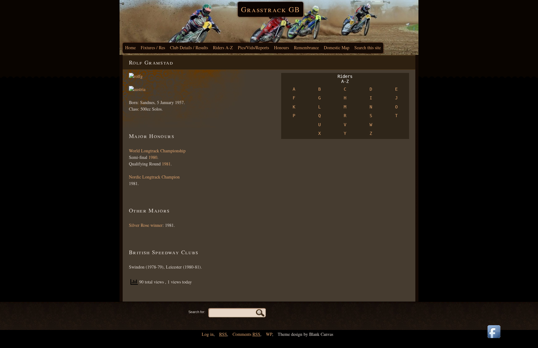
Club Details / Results (189, 47)
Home (130, 47)
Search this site (367, 47)
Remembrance (306, 47)
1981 (166, 164)
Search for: (196, 312)
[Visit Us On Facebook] (494, 338)
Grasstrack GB (270, 9)
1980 (153, 157)
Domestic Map (336, 47)
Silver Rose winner (146, 225)
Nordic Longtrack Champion (154, 177)
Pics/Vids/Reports (253, 47)
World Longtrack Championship (157, 151)
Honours (281, 47)
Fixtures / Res (153, 47)
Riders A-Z (223, 47)
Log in (208, 334)
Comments (246, 334)
